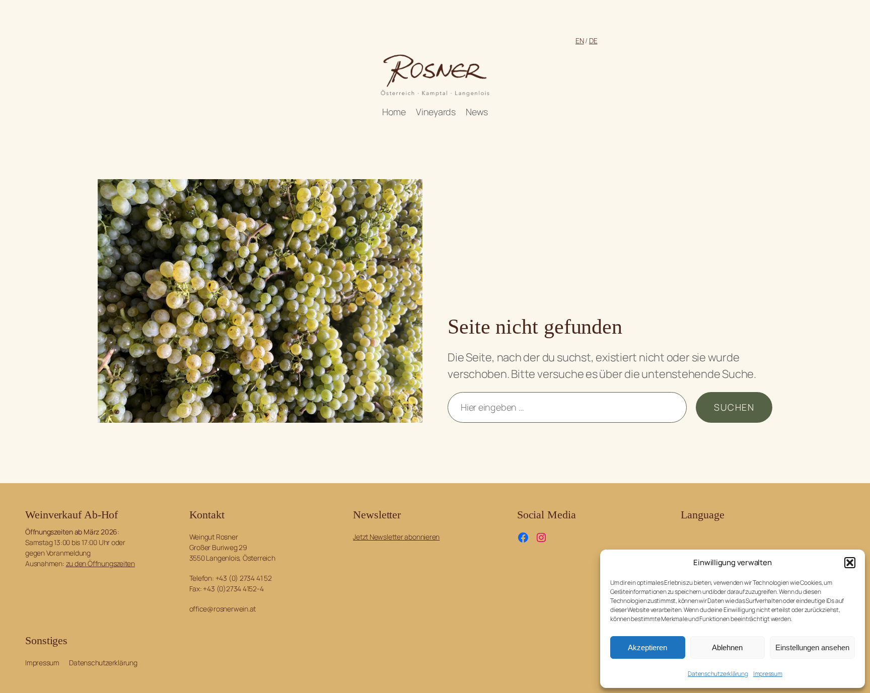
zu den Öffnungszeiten (100, 563)
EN (579, 40)
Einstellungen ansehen (812, 647)
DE (593, 40)
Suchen (734, 407)
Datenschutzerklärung (718, 673)
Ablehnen (727, 647)
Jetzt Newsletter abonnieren (396, 537)
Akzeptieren (647, 647)
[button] (850, 563)
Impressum (767, 673)
